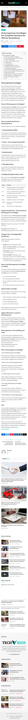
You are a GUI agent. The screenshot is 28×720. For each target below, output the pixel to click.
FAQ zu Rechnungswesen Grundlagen (12, 76)
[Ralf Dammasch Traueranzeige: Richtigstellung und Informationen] (4, 613)
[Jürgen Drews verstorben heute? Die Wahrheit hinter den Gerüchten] (14, 591)
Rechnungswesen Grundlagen (9, 55)
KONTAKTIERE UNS (19, 716)
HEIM (8, 716)
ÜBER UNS (12, 716)
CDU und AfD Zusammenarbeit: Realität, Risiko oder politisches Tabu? (21, 443)
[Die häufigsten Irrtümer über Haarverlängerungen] (4, 548)
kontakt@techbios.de (15, 654)
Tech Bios (6, 41)
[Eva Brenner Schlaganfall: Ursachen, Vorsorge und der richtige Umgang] (4, 626)
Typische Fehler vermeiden (10, 72)
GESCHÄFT (6, 7)
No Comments (19, 41)
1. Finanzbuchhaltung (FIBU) (10, 59)
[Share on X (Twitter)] (12, 46)
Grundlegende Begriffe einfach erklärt (11, 65)
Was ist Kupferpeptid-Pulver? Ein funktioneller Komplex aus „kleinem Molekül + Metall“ (17, 555)
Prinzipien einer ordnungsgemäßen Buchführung (13, 69)
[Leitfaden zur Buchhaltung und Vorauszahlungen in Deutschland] (14, 516)
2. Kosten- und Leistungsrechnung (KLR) (12, 61)
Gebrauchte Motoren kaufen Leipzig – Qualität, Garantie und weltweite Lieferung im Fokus (18, 561)
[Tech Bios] (14, 3)
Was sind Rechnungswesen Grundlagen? (12, 56)
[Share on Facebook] (5, 46)
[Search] (26, 2)
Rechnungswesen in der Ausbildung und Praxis (13, 75)
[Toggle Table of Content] (23, 53)
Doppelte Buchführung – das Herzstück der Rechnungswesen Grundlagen (12, 67)
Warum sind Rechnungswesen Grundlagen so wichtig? (14, 70)
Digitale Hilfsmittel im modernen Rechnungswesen (14, 73)
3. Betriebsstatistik (8, 62)
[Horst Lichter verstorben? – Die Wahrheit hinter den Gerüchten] (4, 619)
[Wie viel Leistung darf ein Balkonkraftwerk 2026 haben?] (4, 542)
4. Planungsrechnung (8, 63)
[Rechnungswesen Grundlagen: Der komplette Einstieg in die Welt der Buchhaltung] (14, 18)
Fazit (6, 78)
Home (2, 7)
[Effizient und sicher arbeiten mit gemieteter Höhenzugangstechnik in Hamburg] (14, 493)
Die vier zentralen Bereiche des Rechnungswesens (14, 58)
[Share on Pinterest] (20, 46)
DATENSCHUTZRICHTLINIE (15, 718)
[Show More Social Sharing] (25, 46)
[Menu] (2, 2)
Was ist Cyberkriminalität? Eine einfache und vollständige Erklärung (7, 443)
